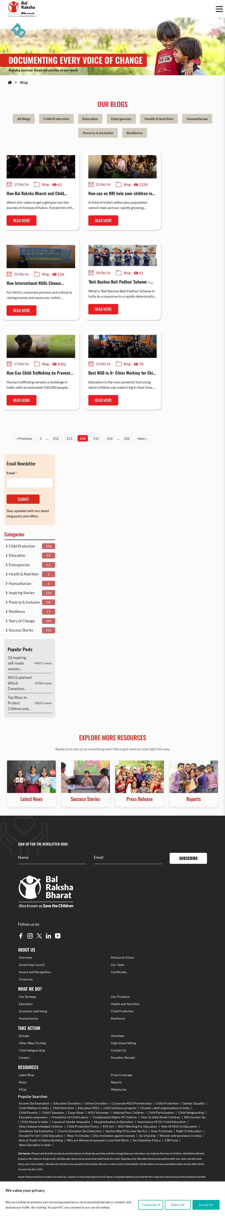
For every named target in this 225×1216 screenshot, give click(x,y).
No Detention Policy (147, 1140)
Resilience (135, 133)
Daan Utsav (76, 1112)
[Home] (10, 82)
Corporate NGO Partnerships (132, 1103)
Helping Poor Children (128, 1112)
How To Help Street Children (160, 1117)
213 (69, 438)
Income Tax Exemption (34, 1103)
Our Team (117, 965)
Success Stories (21, 630)
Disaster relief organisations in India (165, 1108)
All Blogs (23, 119)
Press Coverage (121, 1075)
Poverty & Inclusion (98, 133)
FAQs (22, 1089)
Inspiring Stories (21, 592)
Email (12, 473)
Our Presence (120, 996)
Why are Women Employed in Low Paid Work (98, 1140)
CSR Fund (171, 1140)
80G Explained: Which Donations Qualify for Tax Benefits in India (20, 683)
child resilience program (119, 1108)
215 (96, 438)
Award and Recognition (35, 972)
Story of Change (22, 621)
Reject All (177, 1205)
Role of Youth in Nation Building (41, 1140)
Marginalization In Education (113, 1122)
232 (127, 438)
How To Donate (161, 1131)
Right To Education (189, 1131)
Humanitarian (197, 119)
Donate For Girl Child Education (41, 1135)
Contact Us (118, 1050)
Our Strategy (27, 996)
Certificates (119, 972)
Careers (24, 1057)
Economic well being (33, 1011)
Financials (26, 979)
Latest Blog (26, 1075)
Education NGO (88, 1108)
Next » (142, 438)
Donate (24, 1036)
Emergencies (121, 119)
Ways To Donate (78, 1135)
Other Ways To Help (32, 1043)
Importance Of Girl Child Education (161, 1122)
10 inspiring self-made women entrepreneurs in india (19, 663)
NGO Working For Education (137, 1126)
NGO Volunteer (98, 1112)
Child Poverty (28, 1112)
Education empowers (33, 1117)
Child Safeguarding (32, 1050)
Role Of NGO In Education (179, 1126)
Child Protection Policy (83, 1126)
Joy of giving (147, 1135)
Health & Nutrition (159, 119)
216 (110, 438)
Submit (23, 499)
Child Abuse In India (34, 1122)
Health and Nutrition (125, 1004)
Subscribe (188, 858)
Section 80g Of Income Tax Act (126, 1131)
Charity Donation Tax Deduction (80, 1131)
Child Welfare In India (34, 1108)
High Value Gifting (123, 1043)
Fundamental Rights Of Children (115, 1117)
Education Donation (67, 1103)
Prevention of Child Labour (70, 1117)
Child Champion (53, 1112)
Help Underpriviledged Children (41, 1126)
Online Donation (96, 1103)
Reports (116, 1082)
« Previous (24, 438)
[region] (112, 1198)
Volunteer (118, 1036)
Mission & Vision (122, 957)
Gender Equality (194, 1103)
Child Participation (161, 1112)
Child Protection (56, 119)
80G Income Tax (195, 1117)
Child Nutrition (63, 1108)
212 (56, 438)
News (23, 1082)
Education (90, 119)
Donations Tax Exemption (36, 1131)
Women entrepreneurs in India (180, 1135)
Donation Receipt (123, 1057)
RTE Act (108, 1126)
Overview (25, 957)
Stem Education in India (35, 1145)
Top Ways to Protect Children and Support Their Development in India (19, 703)
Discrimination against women (114, 1135)
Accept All (206, 1205)
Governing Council (32, 965)
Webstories (119, 1089)
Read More (21, 220)
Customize (149, 1205)
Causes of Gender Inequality (71, 1122)
